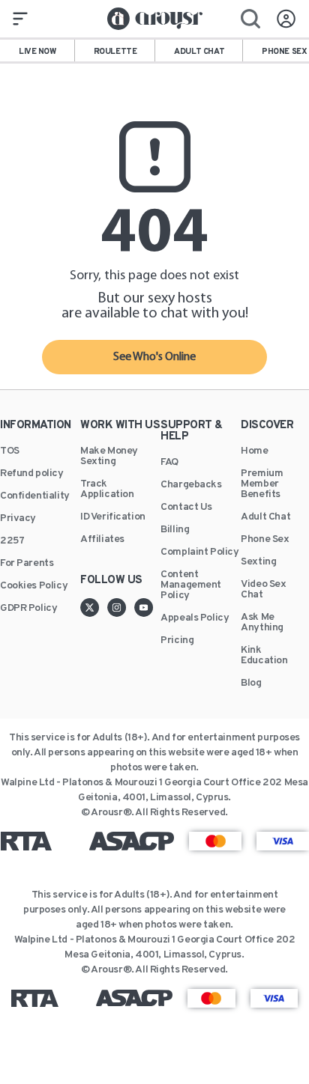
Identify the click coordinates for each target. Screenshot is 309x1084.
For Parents (26, 563)
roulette (115, 51)
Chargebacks (190, 485)
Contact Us (186, 507)
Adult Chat (265, 517)
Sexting (258, 562)
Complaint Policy (199, 552)
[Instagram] (120, 607)
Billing (174, 530)
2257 (12, 541)
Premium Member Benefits (262, 484)
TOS (10, 451)
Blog (251, 683)
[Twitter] (93, 607)
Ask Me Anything (262, 622)
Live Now (37, 51)
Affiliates (102, 540)
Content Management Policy (190, 585)
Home (254, 451)
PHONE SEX (284, 51)
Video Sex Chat (263, 589)
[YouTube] (144, 607)
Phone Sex (265, 540)
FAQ (169, 462)
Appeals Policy (194, 618)
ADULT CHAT (199, 51)
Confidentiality (35, 496)
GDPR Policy (28, 608)
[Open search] (250, 18)
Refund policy (32, 474)
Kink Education (264, 655)
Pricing (177, 641)
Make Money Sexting (109, 456)
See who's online (154, 357)
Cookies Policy (34, 586)
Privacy (18, 519)
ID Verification (113, 517)
